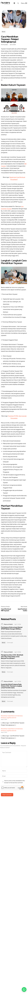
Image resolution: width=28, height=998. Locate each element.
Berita (3, 31)
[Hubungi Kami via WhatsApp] (24, 989)
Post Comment (7, 794)
